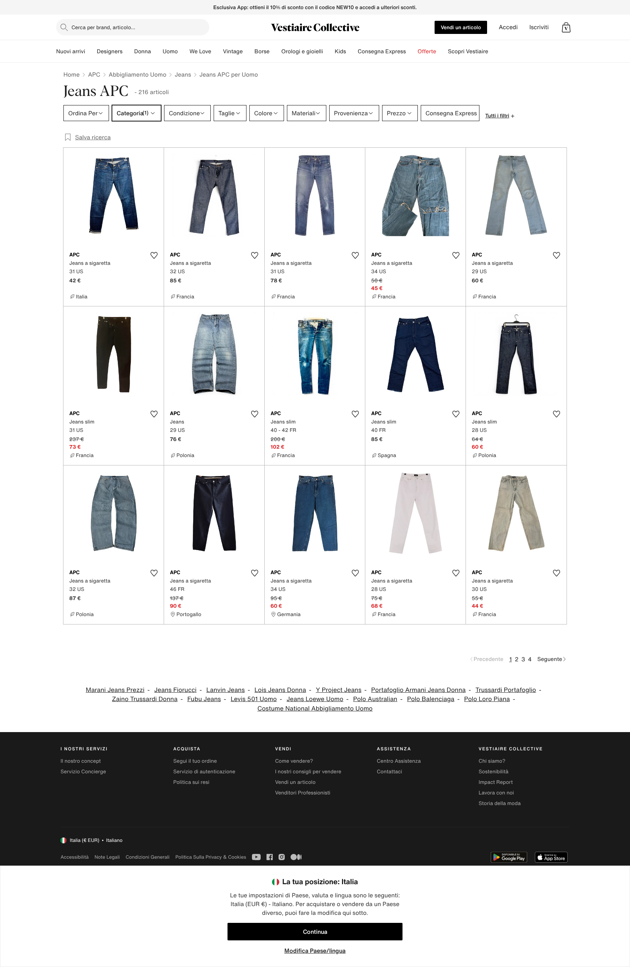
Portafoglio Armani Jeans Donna (418, 690)
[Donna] (157, 51)
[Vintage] (249, 51)
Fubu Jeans (204, 699)
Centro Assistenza (399, 761)
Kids (340, 51)
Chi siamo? (492, 761)
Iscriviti (539, 27)
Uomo (170, 51)
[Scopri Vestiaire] (494, 51)
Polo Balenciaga (431, 699)
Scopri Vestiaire (468, 51)
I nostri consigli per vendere (308, 771)
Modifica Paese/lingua (315, 950)
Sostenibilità (494, 771)
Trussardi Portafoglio (505, 690)
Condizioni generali (148, 857)
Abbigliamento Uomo (137, 74)
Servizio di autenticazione (204, 771)
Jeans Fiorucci (175, 690)
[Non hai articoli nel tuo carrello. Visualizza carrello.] (566, 27)
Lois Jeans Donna (280, 690)
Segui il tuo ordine (195, 761)
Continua (315, 931)
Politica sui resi (191, 782)
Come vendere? (294, 761)
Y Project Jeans (338, 690)
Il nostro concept (81, 761)
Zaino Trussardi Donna (145, 699)
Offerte (426, 51)
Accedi (508, 27)
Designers (109, 51)
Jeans (183, 74)
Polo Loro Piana (487, 699)
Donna (142, 51)
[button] (566, 27)
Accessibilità (75, 857)
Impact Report (496, 782)
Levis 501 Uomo (254, 699)
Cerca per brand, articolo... (103, 27)
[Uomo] (184, 51)
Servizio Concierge (83, 771)
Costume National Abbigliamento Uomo (315, 708)
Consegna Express (382, 51)
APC (94, 74)
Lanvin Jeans (225, 690)
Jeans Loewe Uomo (315, 699)
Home (71, 74)
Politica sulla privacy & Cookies (210, 857)
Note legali (107, 857)
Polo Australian (375, 699)
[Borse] (275, 51)
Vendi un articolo (461, 27)
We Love (200, 51)
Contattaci (389, 771)
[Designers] (128, 51)
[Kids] (352, 51)
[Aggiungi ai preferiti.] (153, 255)
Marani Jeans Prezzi (115, 690)
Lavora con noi (496, 793)
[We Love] (217, 51)
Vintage (232, 51)
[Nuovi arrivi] (91, 51)
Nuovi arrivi (70, 51)
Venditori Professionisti (302, 793)
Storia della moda (500, 803)
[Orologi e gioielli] (329, 51)
